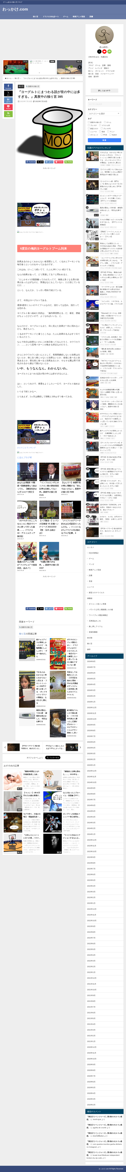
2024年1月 (91, 834)
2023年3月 (91, 892)
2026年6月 (91, 673)
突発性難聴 (93, 632)
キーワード (92, 100)
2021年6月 (91, 1012)
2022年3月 (91, 961)
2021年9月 (91, 995)
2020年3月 (91, 1099)
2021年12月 (91, 978)
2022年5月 (91, 949)
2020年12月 (91, 1047)
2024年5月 (91, 811)
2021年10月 (91, 990)
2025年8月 (91, 730)
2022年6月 (91, 943)
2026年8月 (91, 661)
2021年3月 (91, 1030)
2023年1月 (91, 903)
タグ (90, 118)
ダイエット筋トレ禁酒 (97, 604)
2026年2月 (91, 696)
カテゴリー (92, 109)
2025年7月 (91, 736)
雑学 (89, 649)
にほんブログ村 (24, 457)
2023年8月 (91, 863)
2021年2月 (91, 1035)
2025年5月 (91, 748)
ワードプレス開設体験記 (98, 615)
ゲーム (65, 16)
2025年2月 (91, 759)
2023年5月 (91, 880)
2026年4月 (91, 684)
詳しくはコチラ (104, 90)
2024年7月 (91, 799)
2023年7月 (91, 869)
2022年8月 (91, 932)
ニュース (90, 587)
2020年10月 (91, 1059)
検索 (104, 140)
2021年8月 (91, 1001)
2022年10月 (91, 920)
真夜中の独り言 (33, 86)
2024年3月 (91, 822)
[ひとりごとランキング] (33, 216)
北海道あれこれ (95, 621)
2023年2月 (91, 897)
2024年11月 (91, 776)
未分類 (89, 638)
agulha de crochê (99, 1127)
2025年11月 (91, 713)
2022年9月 (91, 926)
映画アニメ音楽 (79, 16)
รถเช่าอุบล (97, 1119)
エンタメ (90, 547)
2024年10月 (91, 782)
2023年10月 (91, 851)
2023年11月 (91, 846)
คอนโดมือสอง (98, 1136)
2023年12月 (91, 840)
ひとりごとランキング (26, 447)
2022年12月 (91, 909)
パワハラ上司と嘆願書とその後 (101, 609)
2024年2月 (91, 828)
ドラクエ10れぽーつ (51, 16)
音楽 (90, 581)
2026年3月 (91, 690)
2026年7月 (91, 667)
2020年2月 (91, 1105)
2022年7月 (91, 938)
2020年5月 (91, 1087)
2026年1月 (91, 702)
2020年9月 (91, 1064)
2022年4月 (91, 955)
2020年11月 (91, 1053)
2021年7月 (91, 1007)
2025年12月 (91, 707)
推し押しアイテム (96, 626)
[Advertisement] (43, 41)
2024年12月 (91, 771)
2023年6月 (91, 874)
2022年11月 (91, 915)
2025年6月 (91, 742)
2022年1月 (91, 972)
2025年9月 (91, 725)
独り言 (35, 16)
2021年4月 (91, 1024)
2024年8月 (91, 794)
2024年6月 (91, 805)
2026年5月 (91, 678)
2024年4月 (91, 817)
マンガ (91, 564)
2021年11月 (91, 984)
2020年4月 (91, 1093)
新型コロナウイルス (96, 592)
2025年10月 (91, 719)
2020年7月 (91, 1076)
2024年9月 (91, 788)
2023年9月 (91, 857)
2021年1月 (91, 1041)
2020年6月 (91, 1082)
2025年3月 (91, 753)
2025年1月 (91, 765)
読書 (91, 16)
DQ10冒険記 (94, 553)
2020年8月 (91, 1070)
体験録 (89, 598)
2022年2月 (91, 966)
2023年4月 (91, 886)
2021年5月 (91, 1018)
